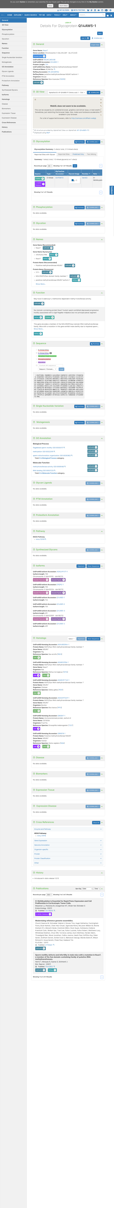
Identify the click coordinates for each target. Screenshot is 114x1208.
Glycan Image (74, 174)
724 (46, 64)
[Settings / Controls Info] (101, 111)
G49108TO (59, 178)
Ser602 (84, 178)
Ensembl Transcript (40, 580)
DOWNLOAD (98, 38)
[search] (103, 15)
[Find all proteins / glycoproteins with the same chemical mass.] (54, 69)
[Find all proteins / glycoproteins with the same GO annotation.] (64, 448)
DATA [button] (49, 15)
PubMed (39, 179)
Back (100, 33)
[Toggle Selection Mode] (101, 114)
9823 (60, 654)
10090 (62, 79)
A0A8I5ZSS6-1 (63, 662)
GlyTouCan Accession (59, 172)
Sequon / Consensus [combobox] (47, 369)
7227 (71, 725)
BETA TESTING (79, 10)
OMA (36, 657)
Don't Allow (64, 6)
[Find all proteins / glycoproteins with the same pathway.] (45, 539)
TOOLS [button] (57, 15)
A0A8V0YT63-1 (63, 680)
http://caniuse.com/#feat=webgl (83, 118)
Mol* (48, 133)
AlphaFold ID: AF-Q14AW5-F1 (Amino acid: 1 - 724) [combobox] (66, 92)
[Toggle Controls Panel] (101, 105)
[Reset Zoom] (101, 99)
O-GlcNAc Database (40, 184)
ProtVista (80, 142)
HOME (9, 15)
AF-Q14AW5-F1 (83, 130)
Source (38, 174)
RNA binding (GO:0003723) (43, 470)
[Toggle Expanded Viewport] (101, 108)
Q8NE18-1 (61, 733)
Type (49, 174)
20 (49, 166)
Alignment (81, 566)
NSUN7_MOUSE (49, 60)
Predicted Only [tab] (78, 154)
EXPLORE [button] (17, 15)
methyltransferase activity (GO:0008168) (48, 467)
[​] (49, 365)
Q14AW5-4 (61, 624)
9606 (62, 743)
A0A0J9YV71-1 (62, 572)
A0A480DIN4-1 (63, 644)
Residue (85, 174)
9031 (61, 690)
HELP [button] (65, 15)
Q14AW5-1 (54, 62)
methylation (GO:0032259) (43, 452)
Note (95, 174)
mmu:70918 (40, 539)
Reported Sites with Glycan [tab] (44, 154)
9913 (59, 707)
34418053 (49, 911)
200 (48, 895)
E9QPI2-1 (60, 584)
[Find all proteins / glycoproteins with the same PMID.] (54, 911)
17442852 (49, 966)
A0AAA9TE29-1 (63, 698)
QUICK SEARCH (30, 15)
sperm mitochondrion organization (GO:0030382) (52, 455)
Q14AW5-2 (61, 604)
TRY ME (42, 15)
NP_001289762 (53, 72)
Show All (96, 823)
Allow (50, 6)
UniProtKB (38, 82)
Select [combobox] (71, 639)
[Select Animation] (35, 99)
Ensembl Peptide (58, 580)
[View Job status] (108, 15)
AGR (36, 675)
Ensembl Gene (39, 56)
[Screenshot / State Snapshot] (101, 102)
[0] (111, 15)
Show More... (41, 284)
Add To (84, 38)
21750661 (48, 945)
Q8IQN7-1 (61, 716)
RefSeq (53, 255)
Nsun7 (45, 50)
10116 (65, 672)
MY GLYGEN (64, 10)
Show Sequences (93, 566)
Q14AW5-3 (61, 611)
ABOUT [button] (73, 15)
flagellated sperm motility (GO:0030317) (48, 448)
